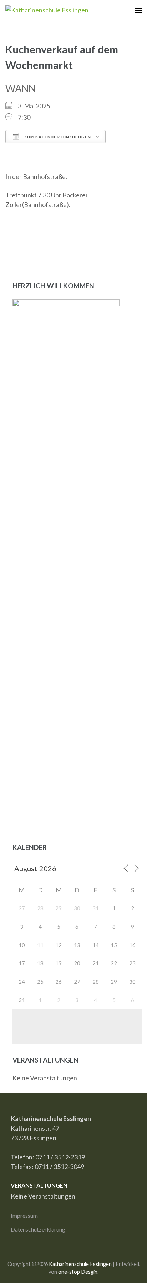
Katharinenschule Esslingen (80, 1264)
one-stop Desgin (77, 1272)
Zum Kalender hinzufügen (57, 137)
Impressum (24, 1215)
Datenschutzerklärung (38, 1229)
